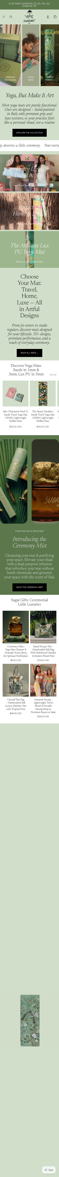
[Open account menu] (47, 16)
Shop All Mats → (29, 353)
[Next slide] (53, 406)
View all (53, 374)
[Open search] (10, 16)
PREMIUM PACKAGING (10, 78)
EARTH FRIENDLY (49, 78)
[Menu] (4, 16)
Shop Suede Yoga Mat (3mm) (29, 223)
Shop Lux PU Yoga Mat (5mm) (29, 261)
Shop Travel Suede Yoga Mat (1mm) (29, 185)
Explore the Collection (29, 132)
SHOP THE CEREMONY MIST (29, 587)
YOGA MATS (31, 78)
